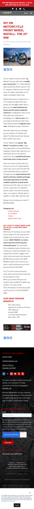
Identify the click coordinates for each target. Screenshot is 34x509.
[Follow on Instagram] (11, 373)
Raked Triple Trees (14, 218)
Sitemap (11, 463)
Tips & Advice (24, 42)
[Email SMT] (21, 9)
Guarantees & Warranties (17, 466)
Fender (10, 216)
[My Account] (17, 9)
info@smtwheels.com (10, 361)
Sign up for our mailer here (12, 454)
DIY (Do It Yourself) (15, 42)
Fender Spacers (13, 211)
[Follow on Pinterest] (18, 373)
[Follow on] (22, 373)
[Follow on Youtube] (15, 373)
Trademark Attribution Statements (17, 468)
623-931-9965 (7, 357)
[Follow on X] (7, 373)
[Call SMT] (24, 9)
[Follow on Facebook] (3, 373)
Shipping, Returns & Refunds (17, 464)
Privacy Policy (11, 501)
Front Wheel (12, 214)
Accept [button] (17, 505)
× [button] (30, 492)
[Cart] (13, 9)
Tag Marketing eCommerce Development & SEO (17, 479)
